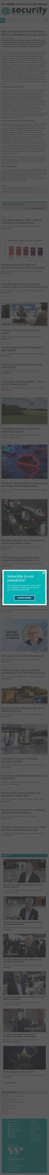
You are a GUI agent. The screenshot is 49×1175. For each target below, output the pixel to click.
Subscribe (24, 598)
